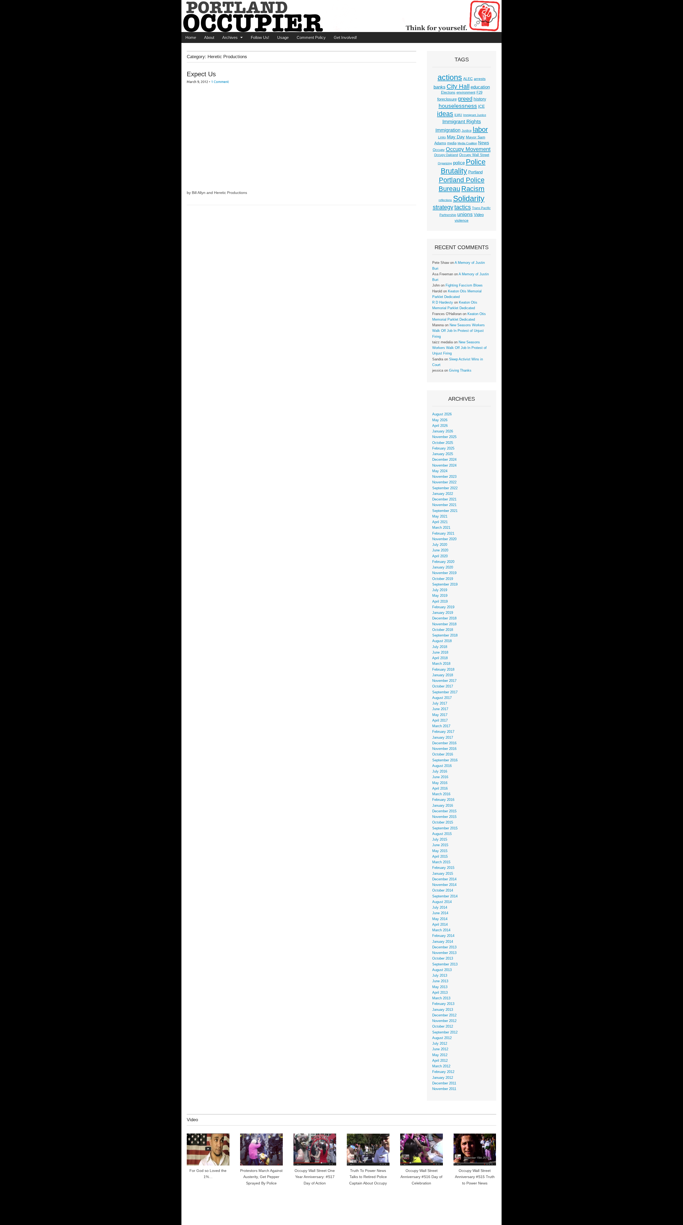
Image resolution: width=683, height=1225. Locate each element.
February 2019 (443, 607)
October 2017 (442, 686)
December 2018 (444, 618)
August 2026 (442, 414)
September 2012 (445, 1032)
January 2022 (442, 494)
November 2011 (444, 1089)
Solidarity (469, 198)
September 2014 (445, 896)
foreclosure (447, 99)
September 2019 (445, 584)
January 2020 (442, 567)
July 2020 (439, 545)
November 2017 (444, 681)
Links (442, 137)
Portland (475, 172)
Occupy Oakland (446, 155)
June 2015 (440, 845)
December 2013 (444, 947)
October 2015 (442, 822)
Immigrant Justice (474, 115)
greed (465, 99)
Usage (283, 37)
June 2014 (440, 913)
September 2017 (445, 692)
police (459, 162)
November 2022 (444, 482)
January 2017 (442, 737)
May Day (456, 137)
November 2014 (444, 885)
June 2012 (440, 1049)
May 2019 (439, 596)
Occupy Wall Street (474, 155)
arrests (480, 79)
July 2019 (439, 590)
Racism (473, 189)
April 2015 (440, 856)
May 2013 (439, 987)
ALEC (468, 79)
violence (461, 220)
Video (479, 215)
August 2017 (442, 698)
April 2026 (440, 426)
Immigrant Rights (461, 121)
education (480, 87)
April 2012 (440, 1061)
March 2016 (441, 794)
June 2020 (440, 550)
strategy (443, 207)
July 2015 (439, 839)
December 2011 (444, 1083)
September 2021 (445, 511)
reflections (445, 200)
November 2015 (444, 817)
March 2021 (441, 528)
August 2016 (442, 766)
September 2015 (445, 828)
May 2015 (439, 851)
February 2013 (443, 1004)
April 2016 (440, 788)
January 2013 (442, 1010)
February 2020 (443, 562)
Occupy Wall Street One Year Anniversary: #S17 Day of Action (315, 1176)
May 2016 (439, 783)
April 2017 (440, 720)
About (209, 37)
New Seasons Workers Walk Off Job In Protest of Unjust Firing (458, 331)
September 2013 (445, 964)
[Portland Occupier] (341, 16)
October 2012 (442, 1026)
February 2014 (443, 936)
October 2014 (442, 890)
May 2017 (439, 715)
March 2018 (441, 664)
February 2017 (443, 732)
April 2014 (440, 924)
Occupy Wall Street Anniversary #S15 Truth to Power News (475, 1176)
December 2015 (444, 811)
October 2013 (442, 958)
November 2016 (444, 749)
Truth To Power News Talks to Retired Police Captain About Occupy (368, 1176)
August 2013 (442, 970)
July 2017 (439, 703)
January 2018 (442, 675)
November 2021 (444, 505)
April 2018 (440, 658)
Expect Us (201, 74)
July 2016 (439, 771)
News (483, 142)
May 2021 (439, 516)
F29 (479, 92)
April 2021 (440, 522)
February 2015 (443, 868)
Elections (448, 92)
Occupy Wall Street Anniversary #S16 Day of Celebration (421, 1176)
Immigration (447, 130)
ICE (481, 106)
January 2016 (442, 806)
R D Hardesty (442, 302)
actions (450, 77)
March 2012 (441, 1066)
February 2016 (443, 800)
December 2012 (444, 1015)
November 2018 (444, 624)
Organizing (445, 163)
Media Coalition (467, 143)
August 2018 (442, 641)
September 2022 (445, 488)
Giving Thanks (460, 370)
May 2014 (439, 919)
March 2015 (441, 862)
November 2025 (444, 437)
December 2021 (444, 499)
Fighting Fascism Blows (464, 285)
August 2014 (442, 902)
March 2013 (441, 998)
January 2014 (442, 942)
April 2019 (440, 601)
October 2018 (442, 630)
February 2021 (443, 533)
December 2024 (444, 460)
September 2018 (445, 635)
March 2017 (441, 726)
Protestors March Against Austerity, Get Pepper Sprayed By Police (261, 1176)
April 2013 (440, 993)
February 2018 (443, 669)
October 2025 (442, 443)
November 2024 (444, 465)
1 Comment (220, 81)
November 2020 (444, 539)
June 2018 (440, 652)
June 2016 (440, 777)
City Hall (458, 86)
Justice (467, 130)
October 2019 (442, 579)
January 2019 (442, 613)
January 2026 (442, 431)
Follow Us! (260, 37)
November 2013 (444, 953)
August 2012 (442, 1038)
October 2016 (442, 754)
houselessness (458, 106)
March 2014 (441, 930)
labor (480, 129)
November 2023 (444, 477)
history (480, 99)
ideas (445, 113)
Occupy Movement (468, 149)
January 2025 (442, 454)
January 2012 (442, 1078)
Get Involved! (345, 37)
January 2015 (442, 874)
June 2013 (440, 981)
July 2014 (439, 907)
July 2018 (439, 647)
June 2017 (440, 709)
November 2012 (444, 1021)
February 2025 (443, 448)
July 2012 (439, 1043)
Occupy (439, 150)
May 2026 (439, 420)
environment (465, 92)
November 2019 (444, 573)
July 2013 (439, 975)
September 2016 (445, 760)
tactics (462, 207)
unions (465, 214)
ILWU (458, 115)
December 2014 (444, 879)
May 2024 (439, 471)
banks (440, 87)
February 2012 (443, 1072)
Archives (230, 37)
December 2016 (444, 743)
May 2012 (439, 1055)
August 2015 (442, 834)
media (451, 143)
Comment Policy (311, 37)
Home (190, 37)
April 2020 (440, 556)
